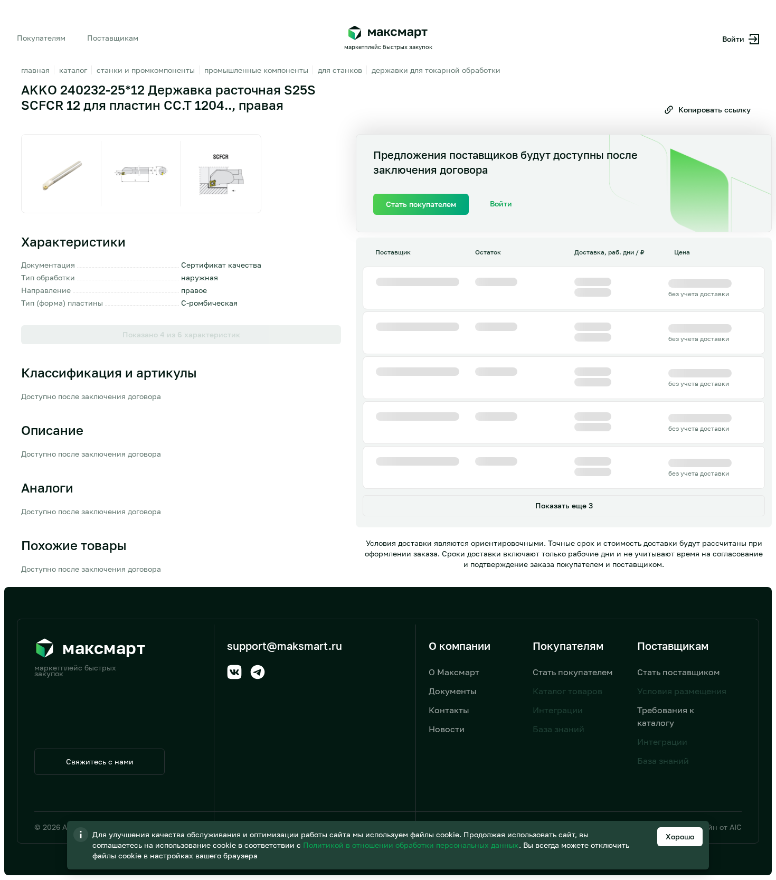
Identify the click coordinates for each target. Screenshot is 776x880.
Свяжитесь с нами (100, 761)
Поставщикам (112, 37)
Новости (447, 729)
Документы (453, 691)
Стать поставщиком (678, 672)
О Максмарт (454, 672)
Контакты (449, 710)
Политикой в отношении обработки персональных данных (412, 844)
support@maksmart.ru (284, 645)
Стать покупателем (573, 672)
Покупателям (41, 37)
